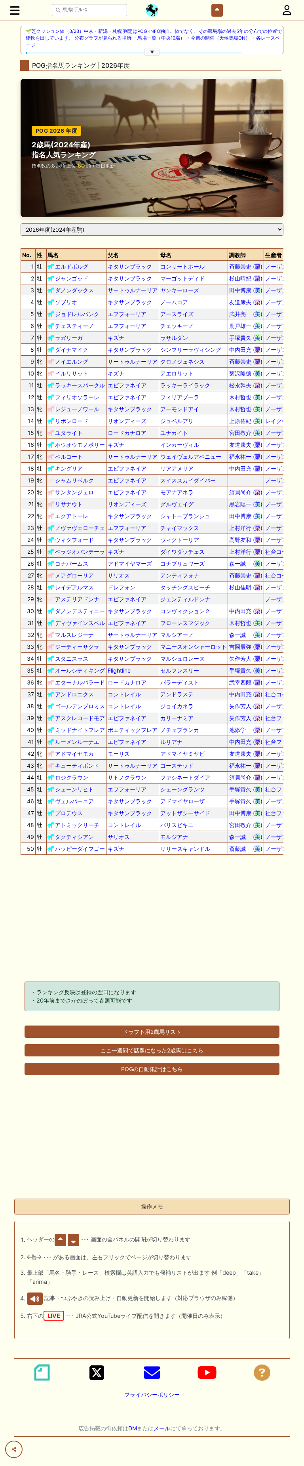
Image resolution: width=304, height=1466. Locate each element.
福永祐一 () (245, 456)
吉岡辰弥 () (245, 646)
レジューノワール (77, 409)
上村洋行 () (245, 527)
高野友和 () (245, 539)
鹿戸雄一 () (245, 325)
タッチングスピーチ (185, 587)
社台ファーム (281, 718)
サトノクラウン (127, 777)
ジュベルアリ (177, 420)
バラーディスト (179, 682)
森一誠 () (245, 563)
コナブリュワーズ (182, 563)
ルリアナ (171, 741)
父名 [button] (113, 255)
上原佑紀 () (245, 420)
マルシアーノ (177, 634)
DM (132, 1428)
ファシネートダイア (185, 777)
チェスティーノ (74, 325)
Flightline (119, 670)
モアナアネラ (177, 492)
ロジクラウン (71, 777)
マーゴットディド (182, 278)
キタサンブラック (130, 266)
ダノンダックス (74, 290)
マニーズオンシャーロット (193, 646)
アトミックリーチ (77, 825)
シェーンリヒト (74, 789)
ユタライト (69, 432)
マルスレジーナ (74, 634)
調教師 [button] (237, 255)
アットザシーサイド (185, 813)
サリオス (119, 575)
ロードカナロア (127, 432)
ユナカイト (174, 432)
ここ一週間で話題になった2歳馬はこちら (152, 1050)
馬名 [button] (53, 255)
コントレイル (124, 694)
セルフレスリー (179, 670)
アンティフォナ (179, 575)
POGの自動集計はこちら (152, 1069)
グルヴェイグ (177, 504)
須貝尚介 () (245, 492)
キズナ (116, 337)
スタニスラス (71, 658)
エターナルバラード (80, 682)
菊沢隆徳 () (245, 373)
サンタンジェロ (74, 492)
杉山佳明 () (245, 587)
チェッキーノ (177, 325)
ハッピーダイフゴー (80, 848)
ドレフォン (121, 587)
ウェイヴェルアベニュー (190, 456)
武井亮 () (245, 314)
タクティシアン (74, 836)
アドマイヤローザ (182, 801)
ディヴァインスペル (80, 623)
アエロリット (177, 373)
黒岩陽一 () (245, 504)
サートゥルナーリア (133, 290)
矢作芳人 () (245, 658)
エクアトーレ (71, 516)
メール (162, 1428)
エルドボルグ (71, 266)
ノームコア (174, 302)
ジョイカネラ (177, 706)
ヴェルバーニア (74, 801)
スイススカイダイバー (188, 480)
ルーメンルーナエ (77, 741)
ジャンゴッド (71, 278)
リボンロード (71, 420)
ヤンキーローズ (179, 290)
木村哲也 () (245, 397)
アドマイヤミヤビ (182, 753)
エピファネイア (127, 385)
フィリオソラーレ (77, 397)
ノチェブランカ (179, 729)
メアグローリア (74, 575)
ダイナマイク (71, 349)
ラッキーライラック (185, 385)
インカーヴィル (179, 444)
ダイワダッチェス (182, 551)
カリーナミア (177, 718)
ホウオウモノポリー (80, 444)
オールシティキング (80, 670)
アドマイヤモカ (74, 753)
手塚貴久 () (245, 337)
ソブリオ (66, 302)
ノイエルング (71, 361)
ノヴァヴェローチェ (80, 527)
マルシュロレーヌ (182, 658)
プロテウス (69, 813)
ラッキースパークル (80, 385)
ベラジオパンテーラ (80, 551)
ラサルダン (174, 337)
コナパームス (71, 563)
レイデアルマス (74, 587)
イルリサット (71, 373)
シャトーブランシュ (185, 516)
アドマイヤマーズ (130, 563)
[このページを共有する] (14, 1449)
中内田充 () (245, 349)
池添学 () (245, 729)
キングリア (69, 468)
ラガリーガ (69, 337)
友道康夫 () (245, 302)
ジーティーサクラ (77, 646)
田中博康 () (245, 290)
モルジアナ (174, 836)
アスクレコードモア (80, 718)
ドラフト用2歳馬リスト (152, 1031)
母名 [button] (165, 255)
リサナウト (69, 504)
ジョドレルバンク (77, 314)
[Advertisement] (152, 919)
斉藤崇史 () (245, 266)
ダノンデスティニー (80, 611)
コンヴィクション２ (185, 611)
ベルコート (69, 456)
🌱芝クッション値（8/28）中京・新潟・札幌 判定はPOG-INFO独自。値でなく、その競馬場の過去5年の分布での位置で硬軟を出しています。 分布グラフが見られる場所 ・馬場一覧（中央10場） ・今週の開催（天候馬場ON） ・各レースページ (154, 38)
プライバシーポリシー (152, 1394)
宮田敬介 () (245, 432)
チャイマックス (179, 527)
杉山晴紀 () (245, 278)
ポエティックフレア (133, 729)
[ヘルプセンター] (262, 1372)
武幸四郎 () (245, 682)
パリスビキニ (177, 825)
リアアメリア (177, 468)
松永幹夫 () (245, 385)
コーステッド (177, 765)
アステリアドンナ (77, 599)
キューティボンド (77, 765)
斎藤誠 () (245, 848)
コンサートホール (182, 266)
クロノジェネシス (182, 361)
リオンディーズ (127, 420)
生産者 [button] (273, 255)
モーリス (119, 753)
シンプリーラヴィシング (190, 349)
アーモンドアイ (179, 409)
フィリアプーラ (179, 397)
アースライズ (177, 314)
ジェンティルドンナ (185, 599)
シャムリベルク (74, 480)
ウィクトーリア (179, 539)
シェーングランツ (182, 789)
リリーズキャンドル (185, 848)
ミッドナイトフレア (80, 729)
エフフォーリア (127, 314)
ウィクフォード (74, 539)
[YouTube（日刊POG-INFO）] (207, 1372)
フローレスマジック (185, 623)
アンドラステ (177, 694)
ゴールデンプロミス (80, 706)
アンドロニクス (74, 694)
